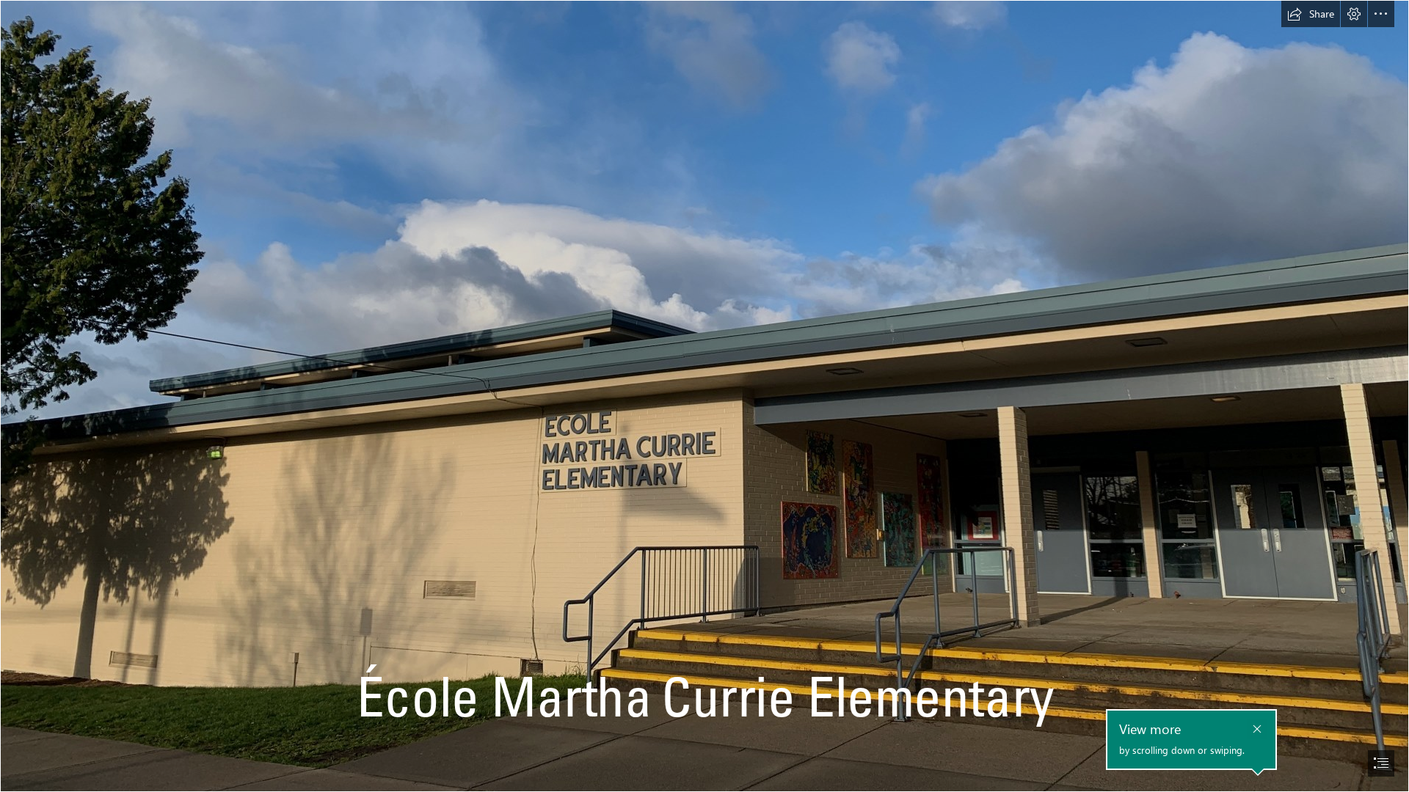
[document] (704, 396)
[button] (1310, 14)
